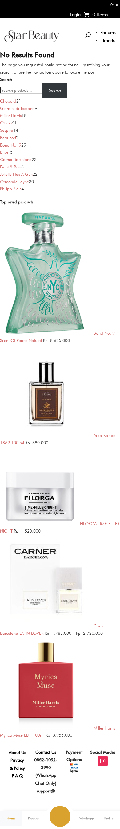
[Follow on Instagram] (103, 761)
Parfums (108, 32)
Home (11, 818)
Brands (108, 40)
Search (6, 79)
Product (33, 818)
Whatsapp (86, 818)
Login (75, 14)
